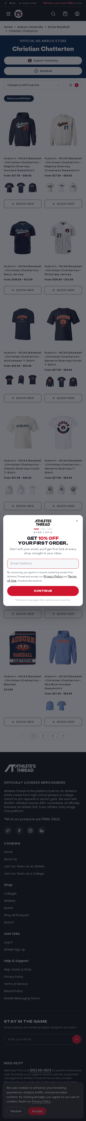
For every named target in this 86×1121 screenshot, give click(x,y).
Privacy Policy (53, 576)
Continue (43, 591)
